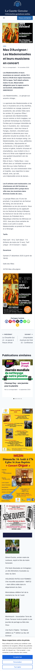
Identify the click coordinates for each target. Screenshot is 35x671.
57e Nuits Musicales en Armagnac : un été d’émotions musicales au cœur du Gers (18, 571)
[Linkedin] (21, 321)
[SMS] (28, 321)
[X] (17, 321)
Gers (4, 46)
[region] (17, 654)
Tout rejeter (17, 667)
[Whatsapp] (24, 321)
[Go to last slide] (5, 378)
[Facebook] (6, 321)
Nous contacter (25, 18)
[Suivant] (29, 378)
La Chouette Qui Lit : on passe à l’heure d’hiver (8, 339)
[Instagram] (13, 321)
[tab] (13, 398)
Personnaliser (17, 662)
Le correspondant (10, 67)
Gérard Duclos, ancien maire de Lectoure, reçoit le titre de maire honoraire (17, 560)
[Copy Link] (17, 325)
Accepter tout (17, 657)
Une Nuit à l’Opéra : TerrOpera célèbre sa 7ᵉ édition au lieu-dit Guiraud (17, 633)
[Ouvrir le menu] (4, 17)
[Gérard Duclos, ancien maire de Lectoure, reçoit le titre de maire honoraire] (12, 547)
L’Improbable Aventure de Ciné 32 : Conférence (26, 339)
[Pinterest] (10, 321)
